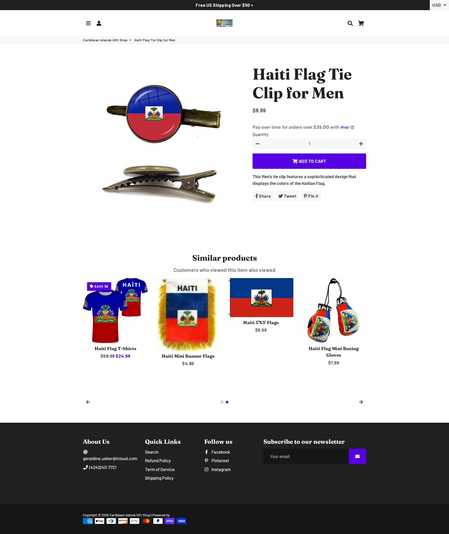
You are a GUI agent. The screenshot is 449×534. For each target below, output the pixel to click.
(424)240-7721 (102, 467)
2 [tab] (227, 402)
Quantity (260, 134)
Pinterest (220, 460)
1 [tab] (222, 402)
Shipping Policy (159, 477)
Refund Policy (158, 460)
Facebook (220, 451)
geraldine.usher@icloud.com (110, 458)
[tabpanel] (115, 318)
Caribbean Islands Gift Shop (105, 40)
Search (152, 451)
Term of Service (160, 469)
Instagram (221, 469)
